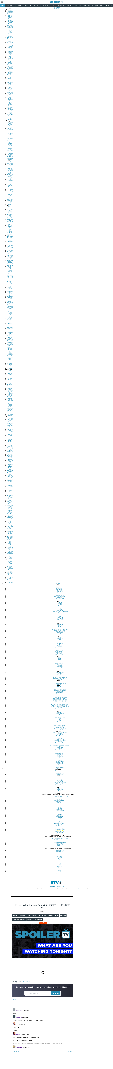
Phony (10, 179)
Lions (60, 746)
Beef (10, 228)
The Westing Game (60, 761)
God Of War (10, 479)
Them (10, 542)
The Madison (10, 411)
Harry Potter (60, 738)
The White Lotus (59, 762)
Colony (28, 915)
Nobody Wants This (10, 288)
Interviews (60, 808)
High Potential (60, 590)
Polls (39, 5)
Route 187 (10, 395)
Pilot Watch (59, 815)
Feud (60, 720)
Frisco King (10, 385)
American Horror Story (60, 714)
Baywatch (60, 641)
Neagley (10, 500)
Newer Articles (15, 1051)
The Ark (60, 790)
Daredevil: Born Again (10, 129)
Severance (10, 76)
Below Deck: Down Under (60, 688)
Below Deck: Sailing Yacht (60, 690)
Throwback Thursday (60, 828)
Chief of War (10, 21)
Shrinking (10, 81)
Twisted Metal (10, 446)
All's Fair (10, 162)
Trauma (10, 413)
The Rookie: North (60, 598)
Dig (10, 420)
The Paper (10, 445)
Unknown (10, 552)
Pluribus (10, 71)
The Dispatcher (10, 95)
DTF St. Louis (60, 734)
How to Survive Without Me (60, 740)
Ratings (60, 821)
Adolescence (10, 211)
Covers (10, 246)
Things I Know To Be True (10, 545)
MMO (60, 871)
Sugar (10, 87)
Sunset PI (60, 667)
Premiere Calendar (60, 818)
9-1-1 (60, 586)
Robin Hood (10, 576)
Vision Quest (10, 153)
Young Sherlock (10, 558)
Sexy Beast (10, 397)
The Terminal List (10, 540)
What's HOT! (60, 832)
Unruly (59, 764)
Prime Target (10, 74)
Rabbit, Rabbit (10, 296)
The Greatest (10, 530)
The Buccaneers (10, 91)
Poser (10, 292)
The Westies (10, 582)
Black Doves (10, 234)
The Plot (10, 190)
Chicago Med (60, 658)
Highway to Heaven (59, 648)
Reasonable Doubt (10, 181)
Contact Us (59, 802)
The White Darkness (10, 111)
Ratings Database (60, 843)
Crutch (10, 378)
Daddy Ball (10, 247)
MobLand (10, 394)
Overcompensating (10, 502)
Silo (10, 77)
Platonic (10, 69)
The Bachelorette (60, 594)
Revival (60, 788)
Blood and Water (10, 239)
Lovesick (10, 278)
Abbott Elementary (60, 588)
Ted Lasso (10, 89)
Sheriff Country (59, 621)
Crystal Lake (10, 419)
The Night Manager (10, 534)
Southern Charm (60, 693)
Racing (59, 864)
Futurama (10, 167)
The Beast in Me (10, 321)
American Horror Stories (10, 202)
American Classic (10, 562)
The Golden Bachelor (60, 595)
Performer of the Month (64, 5)
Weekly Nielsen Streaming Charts (59, 839)
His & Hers (10, 259)
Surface (10, 88)
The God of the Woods (10, 341)
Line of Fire (59, 664)
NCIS (60, 616)
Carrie (10, 465)
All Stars (10, 454)
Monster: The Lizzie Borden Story (10, 281)
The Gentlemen (10, 339)
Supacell (10, 313)
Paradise (10, 178)
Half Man (60, 737)
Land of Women (10, 53)
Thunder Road (60, 679)
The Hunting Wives (10, 345)
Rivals (10, 183)
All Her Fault (10, 418)
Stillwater (10, 516)
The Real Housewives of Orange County (60, 704)
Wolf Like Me (10, 451)
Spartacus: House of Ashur (60, 782)
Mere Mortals (10, 66)
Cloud (59, 852)
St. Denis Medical (60, 666)
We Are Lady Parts (10, 448)
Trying (10, 113)
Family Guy (59, 645)
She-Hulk (10, 145)
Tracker (60, 622)
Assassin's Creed (10, 220)
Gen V (10, 477)
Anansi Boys (10, 455)
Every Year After (10, 473)
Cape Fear (10, 20)
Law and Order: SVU (59, 663)
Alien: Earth (10, 200)
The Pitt (60, 759)
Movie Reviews (59, 813)
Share (14, 999)
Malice (10, 494)
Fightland (60, 776)
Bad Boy (10, 225)
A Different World (10, 210)
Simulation (59, 866)
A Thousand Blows (10, 123)
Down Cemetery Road (10, 30)
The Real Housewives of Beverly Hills (59, 698)
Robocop (10, 507)
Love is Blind (10, 277)
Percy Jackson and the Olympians (10, 138)
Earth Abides (10, 566)
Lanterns (60, 744)
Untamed (10, 362)
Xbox (60, 859)
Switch (59, 858)
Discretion (10, 379)
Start (2, 5)
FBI (60, 608)
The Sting (10, 108)
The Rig (10, 538)
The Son (60, 760)
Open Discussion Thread (59, 800)
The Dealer (10, 93)
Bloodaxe (10, 463)
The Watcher (10, 354)
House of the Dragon (60, 739)
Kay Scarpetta (10, 484)
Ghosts (59, 612)
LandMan (10, 388)
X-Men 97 (10, 155)
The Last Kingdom (38, 919)
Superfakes (10, 429)
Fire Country (60, 610)
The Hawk (10, 343)
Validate (58, 874)
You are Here (60, 786)
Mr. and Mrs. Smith (10, 496)
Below (10, 231)
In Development (59, 809)
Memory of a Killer (60, 650)
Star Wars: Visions (10, 151)
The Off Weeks (10, 105)
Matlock (60, 615)
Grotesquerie (60, 721)
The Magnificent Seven (10, 580)
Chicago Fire (60, 657)
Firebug (10, 33)
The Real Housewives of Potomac (59, 705)
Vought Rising (10, 553)
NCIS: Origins (60, 618)
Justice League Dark (59, 742)
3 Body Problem (10, 207)
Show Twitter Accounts (60, 827)
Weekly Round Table (60, 831)
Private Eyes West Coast (59, 630)
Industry (60, 741)
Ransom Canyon (10, 298)
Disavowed (10, 26)
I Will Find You (10, 267)
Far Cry (59, 718)
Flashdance (10, 384)
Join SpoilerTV (56, 8)
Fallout (10, 475)
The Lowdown (60, 726)
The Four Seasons (10, 334)
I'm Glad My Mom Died (10, 45)
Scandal (56, 915)
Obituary (10, 173)
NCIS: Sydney (60, 619)
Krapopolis (59, 649)
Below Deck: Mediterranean (60, 689)
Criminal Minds (10, 376)
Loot (10, 56)
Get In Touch (56, 7)
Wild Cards (59, 635)
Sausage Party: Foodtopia (10, 511)
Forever (10, 252)
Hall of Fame (60, 806)
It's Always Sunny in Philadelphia (59, 723)
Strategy (60, 867)
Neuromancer (10, 68)
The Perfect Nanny (60, 757)
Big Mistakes (10, 232)
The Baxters (10, 517)
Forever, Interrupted (10, 254)
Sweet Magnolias (10, 316)
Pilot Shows (59, 814)
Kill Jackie (10, 486)
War (60, 766)
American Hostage (10, 564)
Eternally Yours (59, 607)
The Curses (10, 328)
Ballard (10, 456)
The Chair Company (59, 753)
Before (10, 17)
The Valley (59, 707)
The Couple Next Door (60, 784)
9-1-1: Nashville (59, 587)
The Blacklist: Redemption (19, 919)
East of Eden (10, 250)
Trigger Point (10, 360)
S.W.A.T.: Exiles (59, 783)
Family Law (59, 625)
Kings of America (10, 271)
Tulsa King (10, 414)
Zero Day (10, 368)
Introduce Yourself (60, 810)
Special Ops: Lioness (10, 401)
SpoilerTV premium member (81, 889)
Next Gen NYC (59, 691)
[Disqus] (42, 1028)
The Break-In (10, 431)
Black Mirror (10, 236)
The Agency (59, 772)
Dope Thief (10, 27)
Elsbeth (60, 605)
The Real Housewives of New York (60, 703)
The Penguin (60, 756)
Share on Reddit (42, 922)
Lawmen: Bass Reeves (10, 390)
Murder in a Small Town (60, 651)
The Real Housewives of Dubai (60, 699)
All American (60, 624)
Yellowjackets (60, 774)
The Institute (10, 577)
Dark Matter (10, 25)
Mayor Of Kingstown (10, 392)
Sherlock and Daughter (60, 631)
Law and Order (59, 662)
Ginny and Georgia (10, 257)
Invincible (10, 481)
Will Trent (60, 599)
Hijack (10, 43)
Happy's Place (60, 660)
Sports (59, 869)
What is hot (98, 5)
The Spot (10, 196)
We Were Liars (10, 555)
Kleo (10, 272)
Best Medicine (60, 642)
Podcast (60, 817)
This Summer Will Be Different (10, 358)
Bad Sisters (10, 14)
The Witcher (10, 355)
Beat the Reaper (10, 16)
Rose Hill (10, 509)
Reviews (60, 824)
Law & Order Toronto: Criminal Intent (60, 629)
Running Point (10, 301)
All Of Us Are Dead (10, 215)
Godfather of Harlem (10, 569)
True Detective (60, 763)
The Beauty (59, 724)
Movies (20, 5)
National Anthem (60, 672)
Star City (10, 84)
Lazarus (10, 490)
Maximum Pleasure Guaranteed (10, 64)
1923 (10, 370)
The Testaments (10, 198)
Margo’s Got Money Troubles (10, 60)
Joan (60, 628)
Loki (10, 135)
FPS (60, 863)
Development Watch (59, 801)
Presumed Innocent (10, 73)
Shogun (10, 204)
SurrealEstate (60, 789)
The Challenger (10, 524)
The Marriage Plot (60, 727)
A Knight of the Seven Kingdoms (60, 732)
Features (58, 792)
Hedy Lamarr (10, 42)
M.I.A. (10, 428)
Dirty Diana (10, 470)
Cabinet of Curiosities (10, 243)
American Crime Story (60, 713)
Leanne (10, 273)
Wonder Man (10, 154)
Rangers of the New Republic (10, 143)
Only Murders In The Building (10, 175)
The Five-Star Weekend (10, 433)
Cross (10, 469)
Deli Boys (10, 165)
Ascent (10, 373)
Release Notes (59, 822)
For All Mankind (10, 35)
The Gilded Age (59, 754)
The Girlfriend (10, 528)
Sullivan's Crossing (60, 633)
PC (60, 855)
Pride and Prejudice (10, 294)
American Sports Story (60, 717)
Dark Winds (59, 682)
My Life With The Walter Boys (10, 285)
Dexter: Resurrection (59, 770)
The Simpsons (60, 653)
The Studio (10, 109)
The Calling (10, 436)
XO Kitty (10, 367)
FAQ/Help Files (59, 805)
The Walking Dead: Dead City (60, 678)
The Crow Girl (10, 410)
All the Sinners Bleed (10, 217)
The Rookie (59, 597)
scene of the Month (49, 5)
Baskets (15, 915)
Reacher (10, 504)
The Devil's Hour (10, 527)
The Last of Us (60, 755)
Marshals (60, 614)
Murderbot (10, 67)
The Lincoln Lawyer (10, 348)
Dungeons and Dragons (10, 381)
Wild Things (10, 115)
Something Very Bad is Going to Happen (10, 308)
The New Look (10, 103)
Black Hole (10, 235)
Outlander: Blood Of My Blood (60, 778)
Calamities (10, 464)
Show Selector (11, 5)
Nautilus (60, 673)
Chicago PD (60, 659)
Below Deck (60, 686)
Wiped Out (10, 450)
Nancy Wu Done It (10, 498)
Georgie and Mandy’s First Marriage (60, 611)
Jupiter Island (10, 269)
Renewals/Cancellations (59, 823)
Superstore (63, 915)
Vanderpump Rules (60, 708)
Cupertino (60, 603)
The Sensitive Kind (60, 730)
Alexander (10, 213)
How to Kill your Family (10, 264)
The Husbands (10, 98)
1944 (10, 372)
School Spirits (10, 398)
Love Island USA (10, 426)
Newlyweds (59, 665)
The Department (59, 773)
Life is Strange (10, 492)
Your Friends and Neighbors (10, 118)
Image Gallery (60, 807)
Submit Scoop (60, 830)
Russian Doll (10, 302)
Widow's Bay (10, 114)
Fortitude (34, 915)
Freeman (10, 421)
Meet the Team (59, 811)
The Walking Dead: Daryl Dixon (60, 677)
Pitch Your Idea (59, 816)
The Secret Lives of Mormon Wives (10, 193)
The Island (10, 189)
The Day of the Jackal (10, 438)
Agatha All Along (10, 125)
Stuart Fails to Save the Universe (60, 749)
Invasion (10, 50)
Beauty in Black (10, 230)
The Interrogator (59, 652)
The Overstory (10, 353)
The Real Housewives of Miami (60, 700)
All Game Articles (60, 850)
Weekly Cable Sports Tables (60, 842)
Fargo (59, 719)
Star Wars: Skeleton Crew (10, 148)
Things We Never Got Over (10, 549)
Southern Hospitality (59, 695)
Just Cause (10, 482)
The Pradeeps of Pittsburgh (10, 537)
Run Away (10, 300)
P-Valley (60, 779)
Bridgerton (10, 241)
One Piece (10, 290)
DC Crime (60, 733)
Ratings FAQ (60, 844)
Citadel (10, 466)
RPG (60, 865)
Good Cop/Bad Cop (59, 626)
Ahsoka (10, 127)
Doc (60, 644)
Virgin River (10, 363)
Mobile (59, 854)
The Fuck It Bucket (10, 336)
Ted (10, 430)
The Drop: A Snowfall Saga (60, 725)
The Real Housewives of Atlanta (60, 697)
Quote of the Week (80, 5)
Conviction (10, 164)
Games (58, 845)
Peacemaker (60, 747)
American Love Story (60, 716)
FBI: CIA (60, 609)
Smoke (10, 83)
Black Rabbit (10, 237)
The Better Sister (10, 519)
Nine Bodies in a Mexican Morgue (10, 573)
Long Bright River (10, 423)
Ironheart (10, 130)
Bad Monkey (10, 12)
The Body (10, 323)
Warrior (10, 415)
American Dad (60, 638)
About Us (60, 798)
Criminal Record (10, 23)
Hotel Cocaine (10, 571)
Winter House (60, 710)
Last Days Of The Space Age (10, 133)
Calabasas (10, 245)
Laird (10, 387)
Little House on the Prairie (10, 275)
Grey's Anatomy (59, 589)
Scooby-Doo (10, 303)
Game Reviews (59, 851)
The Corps (10, 324)
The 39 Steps (10, 319)
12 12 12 (10, 10)
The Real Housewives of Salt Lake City (60, 706)
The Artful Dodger (10, 187)
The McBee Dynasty (59, 696)
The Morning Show (10, 100)
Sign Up (52, 874)
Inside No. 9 (10, 480)
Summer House (59, 692)
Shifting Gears (60, 591)
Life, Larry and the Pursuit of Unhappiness (59, 745)
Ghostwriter (10, 38)
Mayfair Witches (59, 684)
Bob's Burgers (60, 643)
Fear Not (10, 383)
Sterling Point (10, 515)
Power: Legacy (59, 780)
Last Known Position (10, 488)
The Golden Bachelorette (59, 596)
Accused (60, 637)
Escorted (10, 471)
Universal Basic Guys (60, 654)
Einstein (60, 604)
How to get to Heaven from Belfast (10, 261)
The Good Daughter (10, 441)
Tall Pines (10, 318)
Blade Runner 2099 (10, 461)
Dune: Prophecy (59, 735)
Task (60, 751)
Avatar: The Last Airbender (10, 223)
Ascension (10, 11)
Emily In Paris (10, 251)
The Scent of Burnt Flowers (60, 728)
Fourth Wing (10, 476)
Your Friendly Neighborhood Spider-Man (10, 158)
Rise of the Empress (10, 506)
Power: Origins (59, 781)
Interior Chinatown (10, 169)
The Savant (10, 107)
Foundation (10, 37)
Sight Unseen (60, 632)
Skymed (10, 399)
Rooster (60, 748)
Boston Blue (60, 602)
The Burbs (10, 435)
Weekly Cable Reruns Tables (59, 841)
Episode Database (60, 803)
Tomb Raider (10, 551)
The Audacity (60, 675)
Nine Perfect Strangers (10, 171)
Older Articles (69, 1051)
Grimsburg (59, 646)
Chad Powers (10, 163)
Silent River (10, 513)
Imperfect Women (10, 48)
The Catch (29, 919)
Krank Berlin (10, 51)
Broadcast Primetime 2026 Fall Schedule (60, 796)
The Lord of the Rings (10, 532)
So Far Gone (10, 305)
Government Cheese (10, 40)
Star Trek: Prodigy (10, 312)
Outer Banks (10, 291)
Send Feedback (59, 825)
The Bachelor (60, 593)
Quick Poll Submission (60, 820)
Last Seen (10, 55)
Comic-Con (59, 799)
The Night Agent (10, 350)
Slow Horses (10, 82)
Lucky (10, 57)
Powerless (50, 915)
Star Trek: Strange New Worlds (10, 408)
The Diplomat (10, 332)
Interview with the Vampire (60, 683)
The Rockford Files (60, 669)
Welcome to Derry (60, 767)
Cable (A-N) (58, 670)
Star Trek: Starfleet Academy (10, 404)
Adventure (59, 862)
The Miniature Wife (10, 443)
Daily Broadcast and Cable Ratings (60, 838)
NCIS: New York (59, 617)
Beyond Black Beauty (10, 458)
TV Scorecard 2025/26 (60, 829)
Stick (10, 86)
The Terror (59, 676)
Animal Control (59, 639)
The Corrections (10, 326)
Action (59, 861)
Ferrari (10, 32)
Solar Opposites (10, 185)
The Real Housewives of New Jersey (60, 702)
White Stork (10, 365)
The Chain (59, 752)
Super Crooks (10, 314)
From (10, 567)
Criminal (10, 468)
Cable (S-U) (58, 768)
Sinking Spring (10, 79)
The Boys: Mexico (10, 522)
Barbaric (10, 226)
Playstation (59, 856)
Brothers (10, 19)
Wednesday (10, 364)
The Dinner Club (10, 330)
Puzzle (59, 870)
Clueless (10, 374)
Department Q (10, 249)
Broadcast (58, 583)
